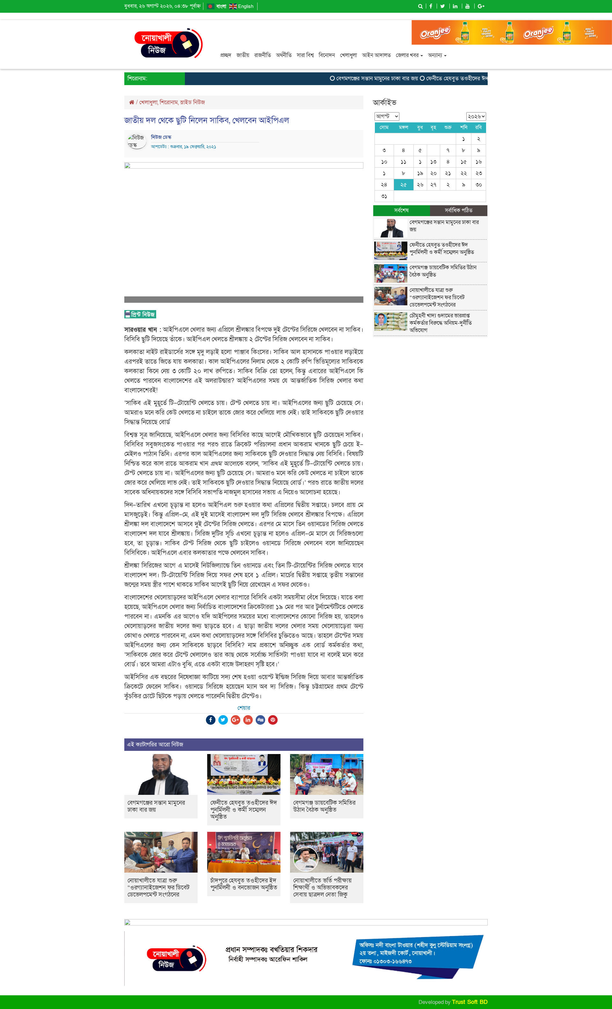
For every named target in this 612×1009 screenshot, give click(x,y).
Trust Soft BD (470, 1002)
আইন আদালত (376, 55)
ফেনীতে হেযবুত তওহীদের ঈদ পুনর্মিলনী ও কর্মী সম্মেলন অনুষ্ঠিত (476, 78)
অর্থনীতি (284, 55)
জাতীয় (243, 55)
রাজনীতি (262, 55)
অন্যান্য (435, 55)
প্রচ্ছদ (225, 55)
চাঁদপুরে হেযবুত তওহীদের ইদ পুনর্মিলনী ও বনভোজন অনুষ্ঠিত (243, 884)
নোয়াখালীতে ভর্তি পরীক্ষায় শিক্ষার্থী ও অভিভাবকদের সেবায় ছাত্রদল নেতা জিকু (322, 888)
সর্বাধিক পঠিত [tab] (458, 210)
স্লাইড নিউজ (192, 102)
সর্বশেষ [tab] (401, 210)
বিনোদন (327, 55)
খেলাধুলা (348, 55)
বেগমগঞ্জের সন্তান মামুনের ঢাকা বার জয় (361, 78)
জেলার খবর (408, 55)
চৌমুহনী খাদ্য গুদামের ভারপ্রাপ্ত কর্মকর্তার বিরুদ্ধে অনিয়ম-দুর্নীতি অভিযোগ (441, 323)
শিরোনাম (169, 102)
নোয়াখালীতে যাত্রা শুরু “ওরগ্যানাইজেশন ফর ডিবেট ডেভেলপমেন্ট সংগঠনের (158, 888)
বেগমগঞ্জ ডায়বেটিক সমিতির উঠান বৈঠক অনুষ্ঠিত (324, 806)
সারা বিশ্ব (305, 55)
